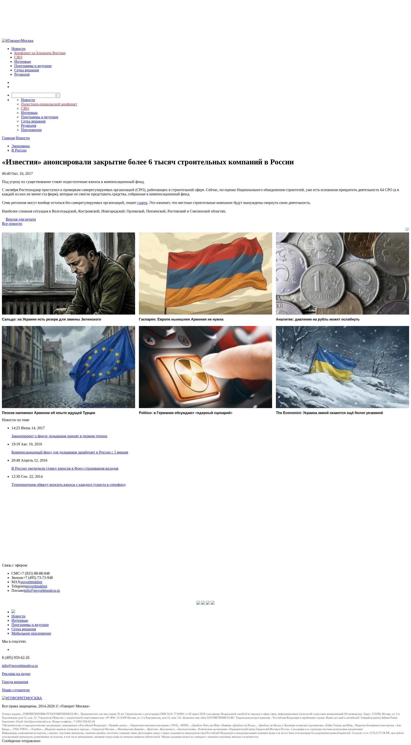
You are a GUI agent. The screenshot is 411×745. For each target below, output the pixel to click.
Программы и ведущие (33, 66)
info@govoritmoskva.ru (42, 590)
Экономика (20, 146)
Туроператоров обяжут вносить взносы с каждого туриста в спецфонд (68, 485)
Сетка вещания (26, 70)
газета (142, 203)
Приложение (31, 130)
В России (19, 150)
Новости (18, 49)
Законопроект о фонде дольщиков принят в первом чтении (59, 436)
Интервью (22, 61)
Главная (8, 138)
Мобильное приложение (31, 633)
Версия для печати (21, 219)
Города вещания (15, 682)
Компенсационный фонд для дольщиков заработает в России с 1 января (69, 452)
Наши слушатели (16, 690)
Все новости (12, 224)
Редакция (21, 74)
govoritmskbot (31, 582)
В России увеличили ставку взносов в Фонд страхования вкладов (64, 468)
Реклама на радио (16, 674)
